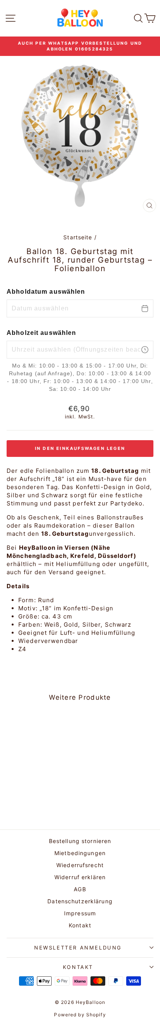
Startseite (77, 237)
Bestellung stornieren (80, 841)
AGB (80, 889)
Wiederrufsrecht (80, 865)
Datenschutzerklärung (80, 901)
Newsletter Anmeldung (78, 947)
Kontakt (80, 925)
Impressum (80, 913)
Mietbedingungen (80, 853)
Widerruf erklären (80, 877)
